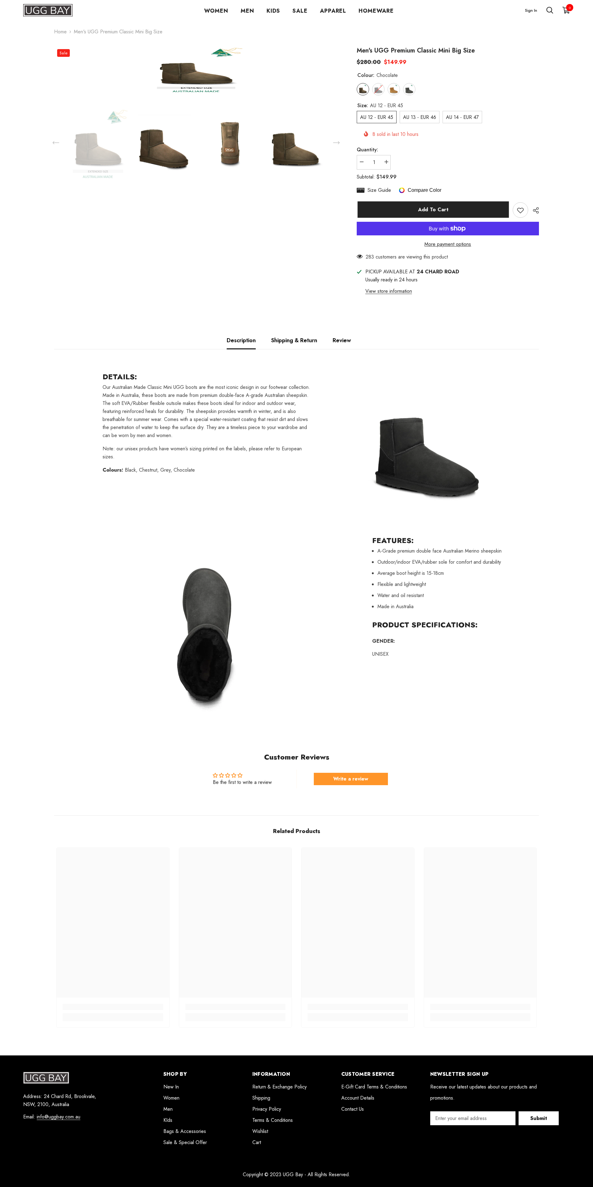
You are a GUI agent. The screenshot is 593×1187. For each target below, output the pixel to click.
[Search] (550, 10)
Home (60, 31)
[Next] (336, 142)
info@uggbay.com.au (58, 1116)
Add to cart (432, 209)
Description (241, 340)
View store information (388, 291)
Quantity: (367, 149)
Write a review (350, 778)
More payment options (447, 244)
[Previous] (56, 142)
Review (342, 340)
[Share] (533, 210)
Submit (538, 1118)
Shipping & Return (294, 340)
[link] (113, 1007)
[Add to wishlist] (520, 210)
